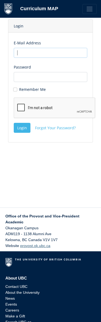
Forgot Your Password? (55, 127)
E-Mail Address (27, 42)
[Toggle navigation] (89, 9)
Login (22, 127)
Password (22, 67)
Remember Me (32, 89)
